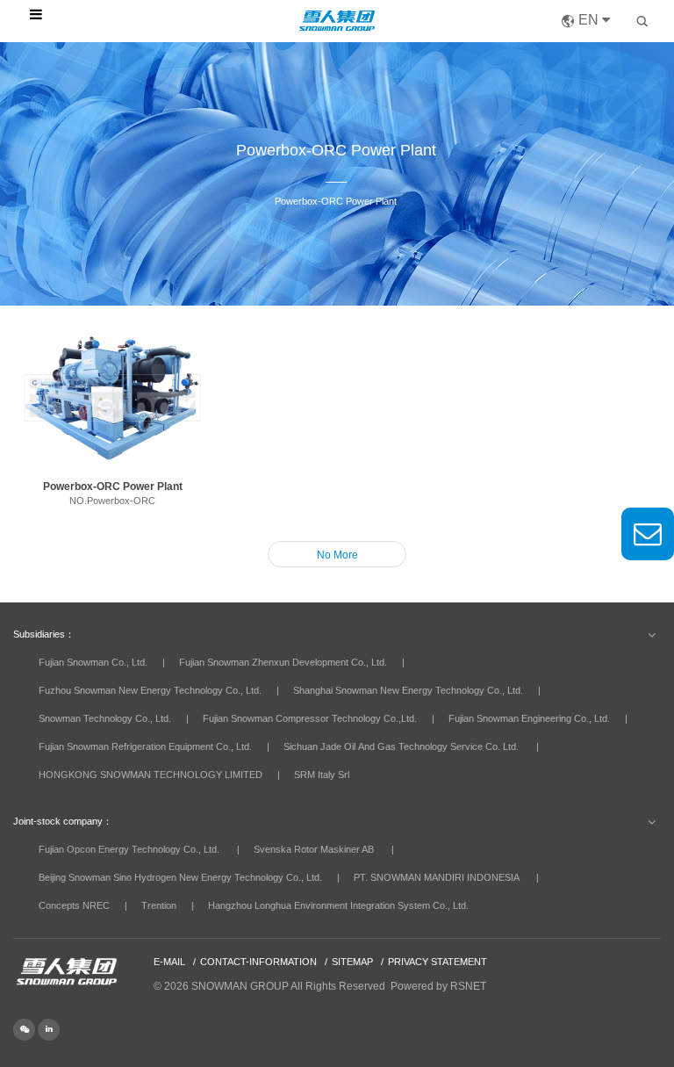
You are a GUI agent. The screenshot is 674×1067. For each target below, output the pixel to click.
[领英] (49, 1028)
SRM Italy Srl (321, 774)
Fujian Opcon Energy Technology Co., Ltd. (129, 849)
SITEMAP (352, 961)
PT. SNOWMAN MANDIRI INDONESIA (436, 877)
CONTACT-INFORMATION (258, 961)
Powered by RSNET (438, 986)
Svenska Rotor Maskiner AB (314, 849)
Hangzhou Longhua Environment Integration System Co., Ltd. (338, 905)
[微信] (25, 1028)
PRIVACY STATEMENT (437, 961)
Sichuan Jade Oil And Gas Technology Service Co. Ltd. (401, 746)
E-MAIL (169, 961)
